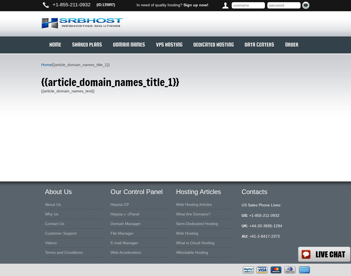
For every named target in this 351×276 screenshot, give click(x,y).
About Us (53, 204)
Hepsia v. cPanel (125, 214)
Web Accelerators (126, 252)
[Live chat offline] (324, 254)
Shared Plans (87, 45)
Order (291, 45)
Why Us (51, 214)
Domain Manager (126, 223)
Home (55, 45)
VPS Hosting (169, 45)
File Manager (122, 233)
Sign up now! (195, 5)
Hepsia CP (120, 204)
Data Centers (259, 45)
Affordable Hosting (192, 252)
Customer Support (61, 233)
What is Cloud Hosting (195, 243)
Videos (51, 243)
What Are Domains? (193, 214)
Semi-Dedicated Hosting (197, 223)
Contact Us (54, 223)
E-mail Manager (124, 243)
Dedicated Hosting (213, 45)
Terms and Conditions (64, 252)
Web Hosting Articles (194, 204)
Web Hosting (187, 233)
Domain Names (129, 45)
